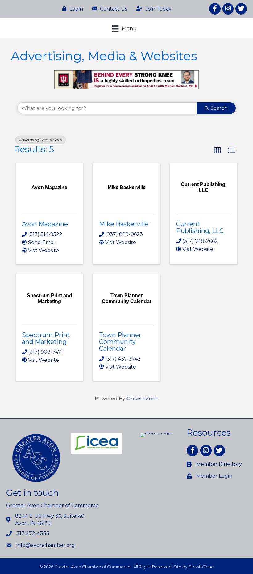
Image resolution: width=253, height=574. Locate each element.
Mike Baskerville (124, 224)
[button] (217, 150)
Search (219, 108)
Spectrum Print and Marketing (46, 338)
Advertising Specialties (39, 139)
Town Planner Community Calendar (120, 341)
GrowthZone (142, 399)
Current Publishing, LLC (200, 227)
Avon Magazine (45, 224)
